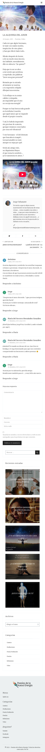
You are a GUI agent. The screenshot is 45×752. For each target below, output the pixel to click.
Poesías (18, 39)
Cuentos (9, 642)
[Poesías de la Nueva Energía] (15, 2)
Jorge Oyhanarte (19, 202)
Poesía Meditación (12, 652)
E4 (27, 749)
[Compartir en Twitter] (9, 236)
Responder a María (10, 332)
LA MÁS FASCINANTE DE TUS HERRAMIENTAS (22, 480)
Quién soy (5, 697)
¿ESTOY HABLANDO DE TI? (22, 593)
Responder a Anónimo (12, 284)
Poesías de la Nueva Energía (19, 747)
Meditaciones (11, 647)
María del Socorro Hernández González (24, 318)
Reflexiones (10, 661)
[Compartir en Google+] (35, 236)
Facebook (5, 734)
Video (23, 39)
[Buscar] (37, 452)
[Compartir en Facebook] (22, 236)
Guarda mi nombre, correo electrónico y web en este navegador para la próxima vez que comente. (22, 436)
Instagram (6, 737)
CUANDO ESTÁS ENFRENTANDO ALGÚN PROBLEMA (22, 508)
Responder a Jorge (10, 311)
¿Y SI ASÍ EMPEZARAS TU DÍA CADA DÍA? (22, 537)
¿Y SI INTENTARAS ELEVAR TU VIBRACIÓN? (22, 565)
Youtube (5, 731)
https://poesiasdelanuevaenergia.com (26, 228)
